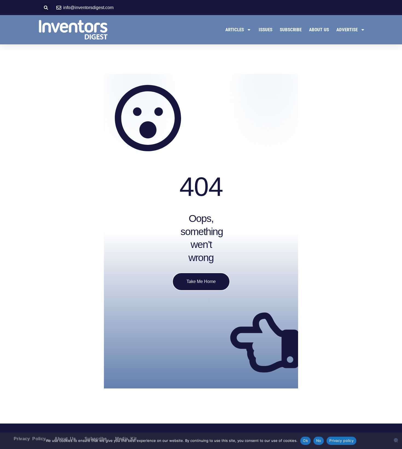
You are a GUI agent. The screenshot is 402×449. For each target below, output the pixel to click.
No (318, 440)
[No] (396, 440)
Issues (265, 29)
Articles (234, 29)
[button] (46, 7)
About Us (319, 29)
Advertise (347, 29)
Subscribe (291, 29)
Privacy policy (341, 440)
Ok (305, 440)
